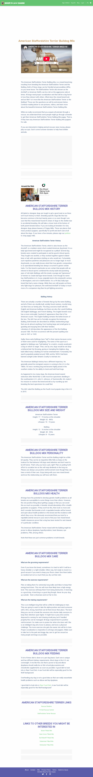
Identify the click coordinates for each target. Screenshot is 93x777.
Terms (54, 770)
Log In (82, 3)
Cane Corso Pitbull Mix (46, 734)
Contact (32, 770)
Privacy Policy (46, 770)
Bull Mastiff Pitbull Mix (46, 738)
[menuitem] (65, 2)
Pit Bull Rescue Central (46, 710)
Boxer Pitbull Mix (46, 730)
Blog (78, 3)
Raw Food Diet (45, 685)
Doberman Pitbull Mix (46, 741)
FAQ (38, 770)
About (27, 770)
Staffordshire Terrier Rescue (47, 713)
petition (67, 233)
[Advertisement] (46, 22)
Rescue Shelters (46, 706)
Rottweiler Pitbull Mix (46, 745)
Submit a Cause (63, 770)
